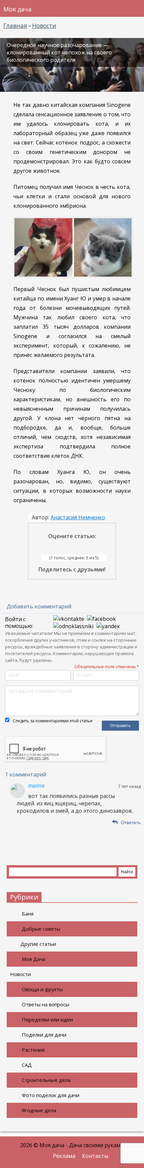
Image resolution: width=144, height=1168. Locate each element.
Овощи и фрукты (42, 989)
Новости (20, 974)
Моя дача (17, 9)
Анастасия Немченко (78, 517)
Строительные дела (46, 1080)
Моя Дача (33, 959)
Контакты (95, 1156)
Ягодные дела (39, 1110)
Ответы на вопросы (45, 1004)
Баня (27, 913)
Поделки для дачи (44, 1034)
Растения (33, 1049)
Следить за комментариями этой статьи (52, 721)
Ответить (131, 822)
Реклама (64, 1156)
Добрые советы (41, 928)
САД (27, 1064)
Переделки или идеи (47, 1019)
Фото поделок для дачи (50, 1095)
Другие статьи (38, 943)
